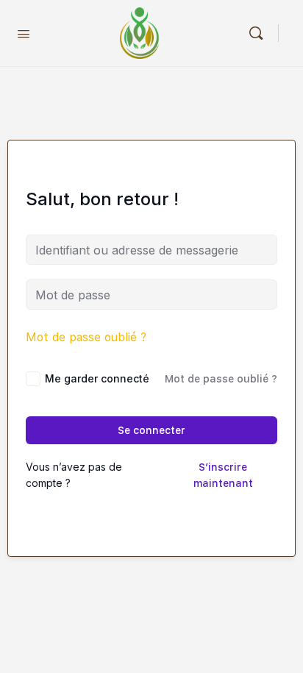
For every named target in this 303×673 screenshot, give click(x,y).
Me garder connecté (97, 378)
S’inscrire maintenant (223, 475)
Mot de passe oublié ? (86, 337)
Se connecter (151, 430)
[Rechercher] (259, 33)
